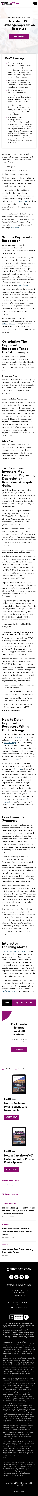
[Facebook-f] (11, 1277)
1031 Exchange (19, 17)
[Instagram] (16, 1277)
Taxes (28, 17)
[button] (17, 1003)
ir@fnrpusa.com (9, 991)
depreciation (23, 285)
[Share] (27, 1277)
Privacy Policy (19, 1492)
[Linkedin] (21, 1277)
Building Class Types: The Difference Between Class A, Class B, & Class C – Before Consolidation (18, 1211)
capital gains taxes (22, 737)
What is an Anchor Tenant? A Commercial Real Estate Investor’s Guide (18, 1232)
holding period (8, 324)
